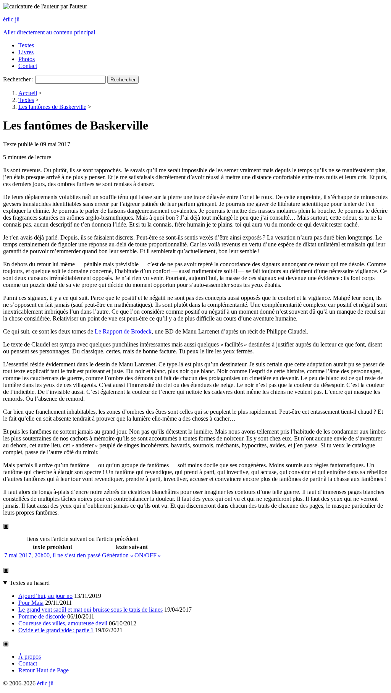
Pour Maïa (31, 602)
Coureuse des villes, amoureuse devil (62, 623)
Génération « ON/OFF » (131, 555)
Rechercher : (18, 79)
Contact (27, 66)
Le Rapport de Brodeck (123, 331)
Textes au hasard (30, 583)
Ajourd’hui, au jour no (45, 596)
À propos (29, 656)
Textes (26, 45)
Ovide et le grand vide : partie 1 (56, 630)
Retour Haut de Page (43, 670)
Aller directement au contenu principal (49, 32)
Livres (26, 52)
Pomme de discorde (42, 616)
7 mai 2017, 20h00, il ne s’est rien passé (52, 555)
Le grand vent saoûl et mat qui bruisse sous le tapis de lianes (90, 609)
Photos (26, 59)
